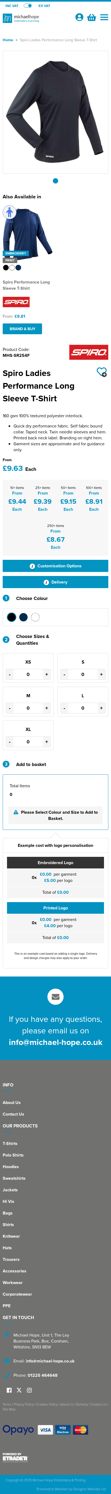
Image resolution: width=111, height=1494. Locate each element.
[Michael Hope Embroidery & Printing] (37, 20)
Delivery (58, 582)
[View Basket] (91, 16)
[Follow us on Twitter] (20, 1390)
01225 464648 (43, 1375)
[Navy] (23, 617)
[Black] (12, 617)
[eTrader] (55, 1457)
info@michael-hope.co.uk (55, 1042)
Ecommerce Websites (52, 1488)
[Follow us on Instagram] (29, 1390)
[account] (79, 17)
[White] (35, 617)
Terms (7, 1404)
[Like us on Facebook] (9, 1390)
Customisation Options (59, 566)
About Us (12, 1102)
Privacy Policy (24, 1404)
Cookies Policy (47, 1404)
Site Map (9, 1409)
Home (8, 40)
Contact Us (13, 1114)
